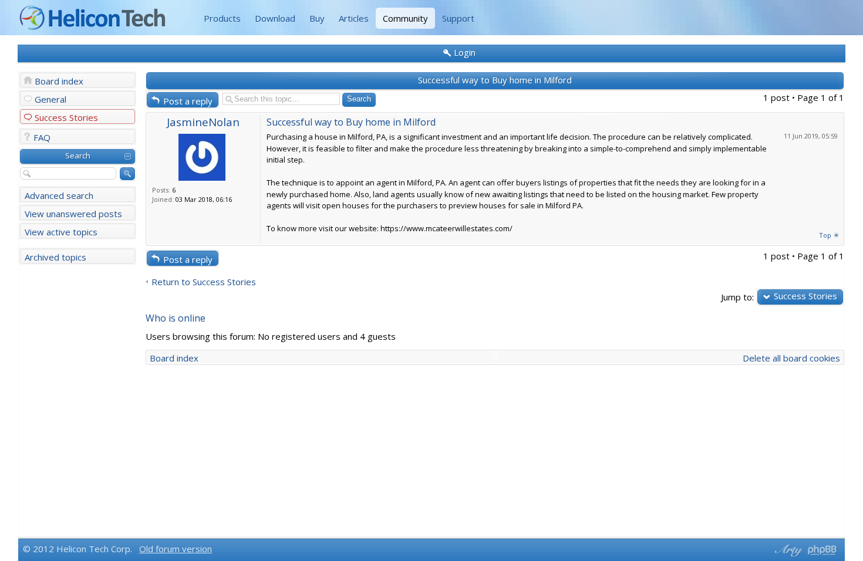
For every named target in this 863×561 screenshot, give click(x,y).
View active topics (61, 232)
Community (405, 18)
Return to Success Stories (203, 282)
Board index (59, 81)
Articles (354, 18)
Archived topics (55, 257)
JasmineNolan (203, 121)
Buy (317, 18)
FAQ (41, 137)
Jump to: (737, 296)
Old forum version (175, 549)
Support (458, 18)
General (50, 99)
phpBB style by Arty (787, 550)
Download (275, 18)
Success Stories (66, 117)
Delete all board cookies (791, 358)
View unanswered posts (73, 213)
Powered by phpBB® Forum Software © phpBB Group (822, 550)
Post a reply (188, 101)
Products (222, 18)
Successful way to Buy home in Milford (495, 80)
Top (825, 235)
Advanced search (59, 195)
